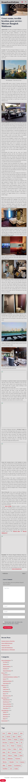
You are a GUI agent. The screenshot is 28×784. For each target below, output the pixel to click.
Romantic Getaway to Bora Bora (8, 641)
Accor (3, 733)
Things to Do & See (7, 704)
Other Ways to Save (7, 695)
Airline (9, 733)
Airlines (4, 687)
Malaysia (10, 755)
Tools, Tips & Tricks (7, 706)
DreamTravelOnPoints (10, 2)
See (17, 762)
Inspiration (5, 668)
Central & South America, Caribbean (10, 676)
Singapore (22, 762)
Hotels (4, 693)
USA (11, 768)
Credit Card (11, 742)
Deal (17, 742)
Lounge (19, 752)
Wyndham (16, 768)
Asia (21, 733)
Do (21, 742)
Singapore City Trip (5, 645)
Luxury (4, 755)
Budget (19, 736)
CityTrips (21, 739)
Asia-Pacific (5, 674)
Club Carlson (4, 742)
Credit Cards (5, 689)
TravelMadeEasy (17, 765)
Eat (8, 745)
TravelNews (5, 768)
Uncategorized (4, 720)
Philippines (10, 758)
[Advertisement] (14, 19)
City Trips (5, 662)
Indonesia (14, 752)
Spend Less (3, 685)
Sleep (4, 765)
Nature (3, 758)
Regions (3, 672)
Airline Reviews (6, 699)
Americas (15, 733)
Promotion (17, 758)
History (15, 749)
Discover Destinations (5, 660)
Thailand (10, 765)
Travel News (5, 708)
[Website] (14, 617)
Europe (4, 678)
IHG (9, 752)
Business (4, 739)
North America (6, 683)
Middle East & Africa (7, 681)
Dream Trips (5, 716)
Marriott (21, 755)
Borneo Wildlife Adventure (6, 643)
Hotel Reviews (6, 701)
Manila (15, 755)
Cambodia (15, 739)
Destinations (5, 714)
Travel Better (4, 697)
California (9, 739)
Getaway (4, 749)
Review (5, 762)
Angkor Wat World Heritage (7, 647)
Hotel (20, 749)
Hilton (9, 749)
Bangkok (8, 736)
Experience (19, 745)
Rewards (11, 762)
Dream (3, 745)
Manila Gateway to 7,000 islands (8, 649)
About (2, 780)
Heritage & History (7, 666)
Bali (3, 736)
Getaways (5, 664)
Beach (14, 736)
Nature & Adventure (7, 670)
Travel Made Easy (5, 710)
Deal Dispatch (6, 691)
